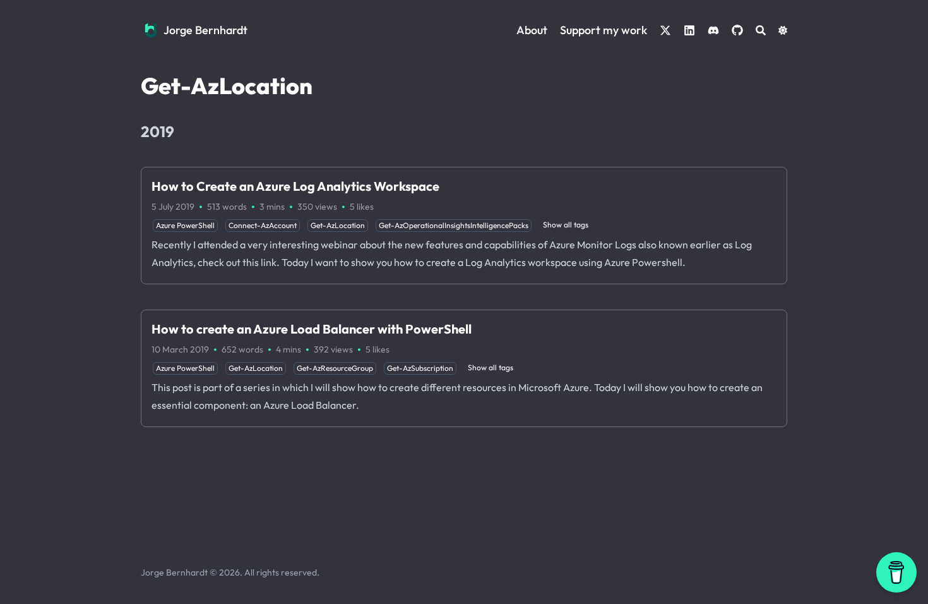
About (531, 30)
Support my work (603, 30)
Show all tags (565, 224)
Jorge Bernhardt (205, 30)
